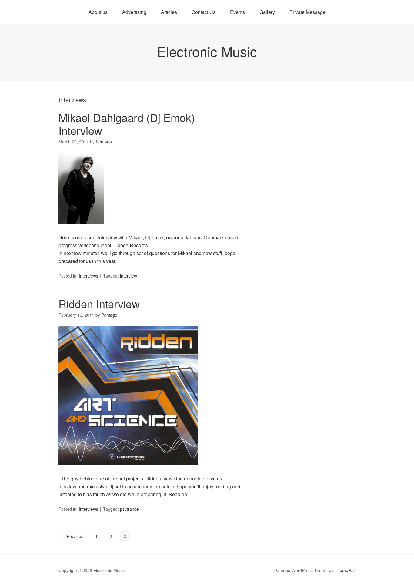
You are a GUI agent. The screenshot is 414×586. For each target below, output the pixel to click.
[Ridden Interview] (128, 470)
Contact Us (203, 11)
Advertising (134, 11)
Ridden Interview (99, 303)
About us (98, 11)
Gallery (267, 11)
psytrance (129, 509)
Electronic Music (207, 51)
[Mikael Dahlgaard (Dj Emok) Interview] (81, 229)
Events (237, 11)
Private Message (307, 11)
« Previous (73, 536)
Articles (169, 11)
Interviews (88, 276)
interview (128, 276)
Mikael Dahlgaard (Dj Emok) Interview (126, 123)
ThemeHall (345, 570)
